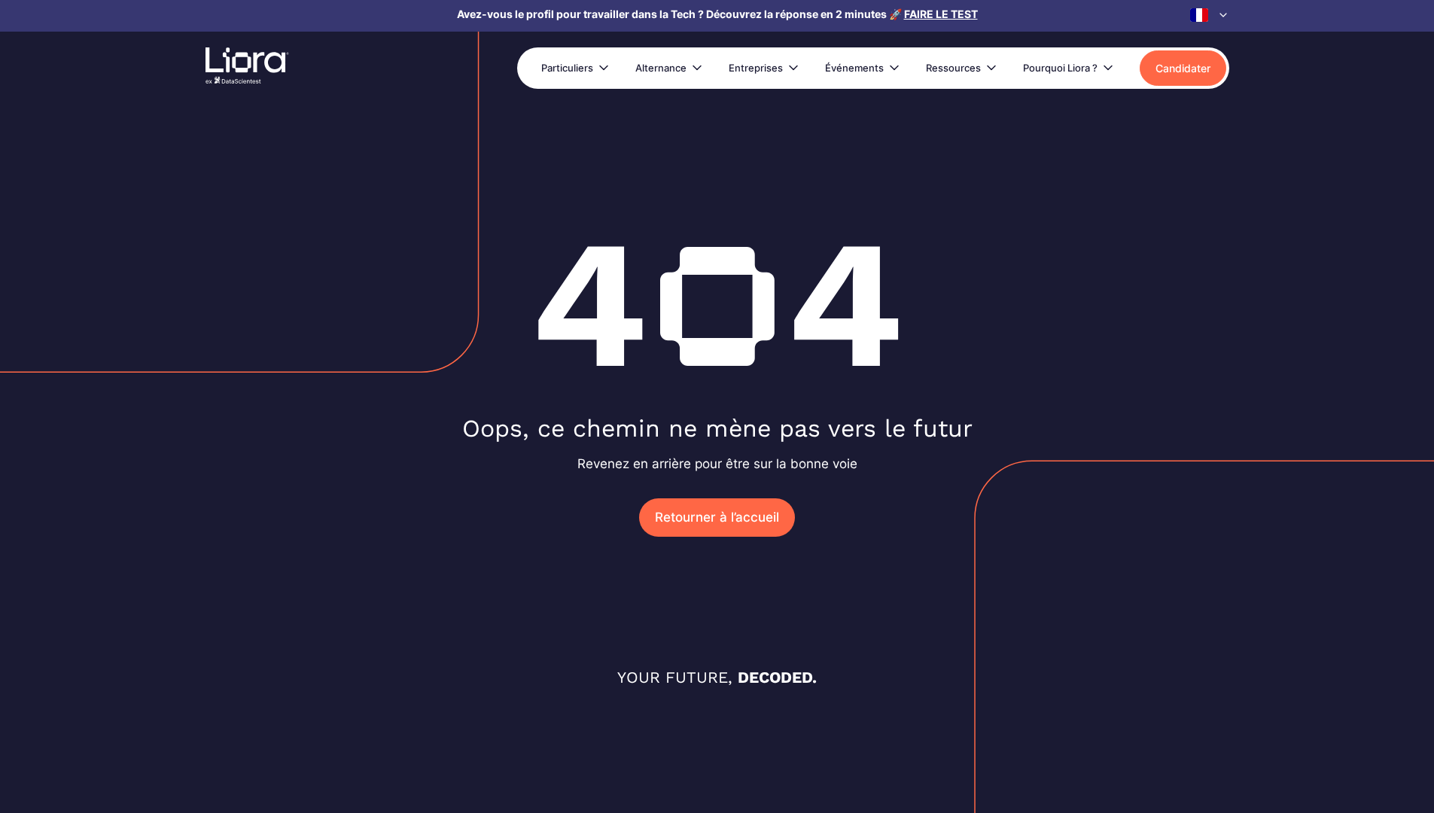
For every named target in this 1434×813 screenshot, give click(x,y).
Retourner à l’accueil (717, 517)
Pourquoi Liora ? (1060, 68)
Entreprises (756, 68)
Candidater (1182, 68)
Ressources (953, 68)
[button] (1209, 15)
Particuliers (567, 68)
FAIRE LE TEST (941, 14)
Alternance (661, 68)
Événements (854, 68)
